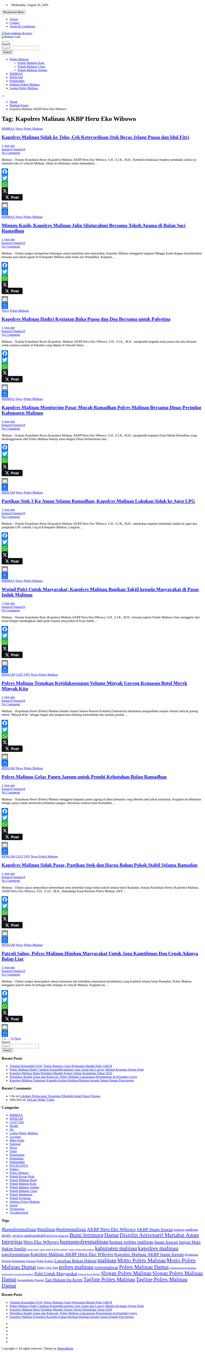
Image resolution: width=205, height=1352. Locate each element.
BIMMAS (16, 73)
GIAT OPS (23, 674)
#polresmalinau (71, 1229)
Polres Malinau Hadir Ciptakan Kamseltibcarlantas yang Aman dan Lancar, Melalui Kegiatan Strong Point (77, 1069)
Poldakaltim (17, 81)
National (15, 1144)
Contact (14, 22)
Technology (17, 1209)
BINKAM (16, 77)
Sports (14, 1205)
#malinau (46, 1229)
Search (6, 44)
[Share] (102, 212)
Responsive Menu (13, 12)
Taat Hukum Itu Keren (64, 1280)
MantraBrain (65, 1348)
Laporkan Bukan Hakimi (75, 1261)
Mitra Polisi (17, 1140)
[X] (102, 191)
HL (12, 1129)
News (19, 128)
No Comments (11, 153)
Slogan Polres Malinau (126, 1273)
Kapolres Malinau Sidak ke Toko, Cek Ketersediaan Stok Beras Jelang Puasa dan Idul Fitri (95, 137)
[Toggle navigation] (3, 41)
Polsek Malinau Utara (31, 66)
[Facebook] (102, 171)
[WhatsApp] (102, 184)
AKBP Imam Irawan (155, 1229)
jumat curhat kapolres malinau (54, 1249)
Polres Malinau (19, 59)
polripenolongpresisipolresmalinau (18, 1274)
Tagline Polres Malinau (109, 1279)
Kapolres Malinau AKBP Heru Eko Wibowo (72, 1254)
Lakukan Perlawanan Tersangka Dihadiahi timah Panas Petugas (60, 1096)
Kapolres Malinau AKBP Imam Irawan (149, 1254)
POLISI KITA (19, 1165)
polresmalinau (106, 1267)
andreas (179, 1230)
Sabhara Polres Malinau (25, 84)
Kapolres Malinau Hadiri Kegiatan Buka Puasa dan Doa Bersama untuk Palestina (86, 319)
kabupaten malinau (116, 1248)
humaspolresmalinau (84, 1241)
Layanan (15, 1136)
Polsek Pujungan (20, 1198)
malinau (107, 1260)
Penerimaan (17, 1155)
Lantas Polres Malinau (24, 88)
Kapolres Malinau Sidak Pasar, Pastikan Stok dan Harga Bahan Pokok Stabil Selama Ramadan (99, 865)
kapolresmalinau (16, 1254)
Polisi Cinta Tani (47, 1267)
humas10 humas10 (13, 149)
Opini (13, 1151)
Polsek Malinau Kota (31, 63)
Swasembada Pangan (30, 1280)
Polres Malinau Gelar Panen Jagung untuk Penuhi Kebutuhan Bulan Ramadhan (84, 776)
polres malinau (76, 1267)
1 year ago (8, 145)
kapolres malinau (158, 1248)
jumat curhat (33, 1249)
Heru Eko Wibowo (41, 1242)
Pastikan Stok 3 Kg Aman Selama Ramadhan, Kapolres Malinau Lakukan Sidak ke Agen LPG (98, 501)
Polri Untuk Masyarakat (55, 1273)
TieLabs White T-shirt (40, 1099)
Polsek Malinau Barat (23, 1180)
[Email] (102, 205)
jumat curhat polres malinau (81, 1249)
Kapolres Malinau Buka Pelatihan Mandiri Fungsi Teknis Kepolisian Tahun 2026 (61, 1073)
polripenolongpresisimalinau (183, 1268)
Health (14, 1126)
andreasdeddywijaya (40, 1236)
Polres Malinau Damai (144, 1267)
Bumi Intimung (86, 1235)
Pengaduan (17, 1158)
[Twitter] (102, 178)
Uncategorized (19, 1212)
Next (17, 1038)
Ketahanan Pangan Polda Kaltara (33, 1261)
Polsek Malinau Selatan (32, 70)
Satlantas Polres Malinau (89, 1274)
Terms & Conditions (22, 26)
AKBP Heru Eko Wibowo (111, 1229)
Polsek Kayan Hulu (22, 1176)
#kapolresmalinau (19, 1229)
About (14, 19)
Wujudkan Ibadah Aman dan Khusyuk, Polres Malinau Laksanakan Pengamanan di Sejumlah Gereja (73, 1077)
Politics (14, 1169)
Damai (111, 1235)
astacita (63, 1236)
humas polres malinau (131, 1242)
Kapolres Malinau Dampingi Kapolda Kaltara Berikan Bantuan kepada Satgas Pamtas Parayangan (72, 1080)
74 (12, 1038)
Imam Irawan (166, 1242)
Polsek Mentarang (21, 1194)
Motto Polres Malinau (141, 1260)
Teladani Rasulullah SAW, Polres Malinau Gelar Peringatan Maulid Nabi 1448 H (61, 1066)
